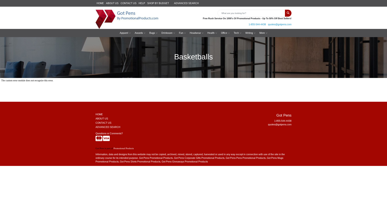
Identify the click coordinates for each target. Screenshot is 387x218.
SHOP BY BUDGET (158, 3)
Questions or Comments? (109, 133)
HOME (100, 3)
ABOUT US (112, 3)
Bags (152, 33)
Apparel (124, 33)
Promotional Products (124, 148)
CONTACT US (129, 3)
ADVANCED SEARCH (186, 3)
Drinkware (166, 33)
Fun (181, 33)
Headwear (195, 33)
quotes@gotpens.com (279, 24)
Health (211, 33)
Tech (236, 33)
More (262, 33)
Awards (139, 33)
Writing (249, 33)
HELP (142, 3)
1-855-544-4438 (257, 24)
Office (224, 33)
